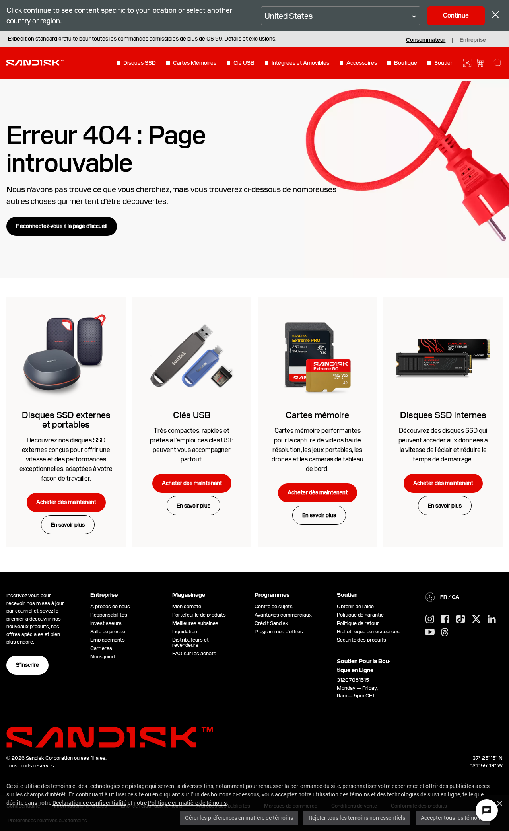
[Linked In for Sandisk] (492, 619)
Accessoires (361, 63)
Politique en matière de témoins (187, 802)
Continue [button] (456, 15)
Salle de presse (107, 631)
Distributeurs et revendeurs (190, 642)
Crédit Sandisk (271, 623)
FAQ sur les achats (194, 653)
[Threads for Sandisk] (444, 632)
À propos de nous (110, 606)
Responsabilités (108, 614)
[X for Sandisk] (476, 619)
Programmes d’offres (278, 631)
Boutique (405, 63)
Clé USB (243, 63)
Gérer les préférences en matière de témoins (239, 817)
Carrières (101, 648)
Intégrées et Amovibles (300, 63)
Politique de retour (358, 623)
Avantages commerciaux (283, 614)
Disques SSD (139, 63)
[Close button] (495, 15)
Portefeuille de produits (199, 614)
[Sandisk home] (35, 62)
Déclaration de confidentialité (89, 802)
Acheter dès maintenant (66, 502)
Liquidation (184, 631)
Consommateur (425, 40)
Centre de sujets (273, 606)
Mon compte (186, 606)
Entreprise (473, 40)
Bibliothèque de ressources (368, 631)
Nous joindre (104, 656)
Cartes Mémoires (194, 63)
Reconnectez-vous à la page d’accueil (61, 226)
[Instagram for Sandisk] (430, 619)
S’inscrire (27, 664)
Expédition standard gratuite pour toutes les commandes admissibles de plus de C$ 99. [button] (142, 38)
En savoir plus (68, 524)
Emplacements (107, 639)
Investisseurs (106, 623)
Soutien (444, 63)
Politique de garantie (360, 614)
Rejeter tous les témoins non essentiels (357, 817)
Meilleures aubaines (195, 623)
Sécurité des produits (361, 639)
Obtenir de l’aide (355, 606)
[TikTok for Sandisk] (460, 619)
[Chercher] (498, 63)
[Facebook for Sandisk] (445, 619)
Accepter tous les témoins (453, 817)
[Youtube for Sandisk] (430, 632)
